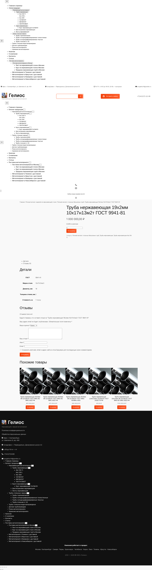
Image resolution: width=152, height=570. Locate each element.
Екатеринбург (47, 549)
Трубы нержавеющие (106, 235)
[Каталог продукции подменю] (24, 110)
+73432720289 (9, 454)
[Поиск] (80, 96)
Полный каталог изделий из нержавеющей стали (41, 202)
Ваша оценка (25, 325)
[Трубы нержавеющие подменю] (30, 114)
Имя (22, 342)
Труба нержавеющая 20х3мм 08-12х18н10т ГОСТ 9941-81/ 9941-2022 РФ (30, 398)
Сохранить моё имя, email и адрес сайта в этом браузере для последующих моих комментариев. (57, 350)
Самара (55, 549)
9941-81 (38, 277)
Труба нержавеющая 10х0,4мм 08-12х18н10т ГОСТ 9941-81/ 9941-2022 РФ (122, 398)
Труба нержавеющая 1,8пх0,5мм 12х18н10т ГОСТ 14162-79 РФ (99, 398)
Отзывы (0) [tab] (27, 263)
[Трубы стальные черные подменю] (28, 135)
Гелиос (17, 95)
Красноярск (69, 549)
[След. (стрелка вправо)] (2, 569)
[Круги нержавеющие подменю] (30, 127)
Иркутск (103, 549)
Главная (22, 202)
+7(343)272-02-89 (143, 96)
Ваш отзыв (24, 339)
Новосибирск (112, 549)
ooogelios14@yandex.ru (144, 86)
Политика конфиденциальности (13, 430)
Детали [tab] (25, 261)
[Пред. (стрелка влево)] (0, 569)
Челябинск (78, 549)
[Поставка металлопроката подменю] (30, 162)
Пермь (61, 549)
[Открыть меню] (2, 40)
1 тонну (38, 300)
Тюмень (96, 549)
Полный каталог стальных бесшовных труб (70, 202)
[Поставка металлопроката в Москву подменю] (40, 165)
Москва (38, 549)
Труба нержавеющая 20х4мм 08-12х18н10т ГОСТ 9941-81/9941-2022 (76, 398)
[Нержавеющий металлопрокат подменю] (33, 112)
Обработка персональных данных (14, 434)
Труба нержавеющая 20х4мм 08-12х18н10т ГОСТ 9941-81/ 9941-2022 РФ (53, 398)
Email (22, 346)
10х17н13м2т (40, 283)
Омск (90, 549)
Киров (85, 549)
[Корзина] (0, 191)
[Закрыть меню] (7, 1)
